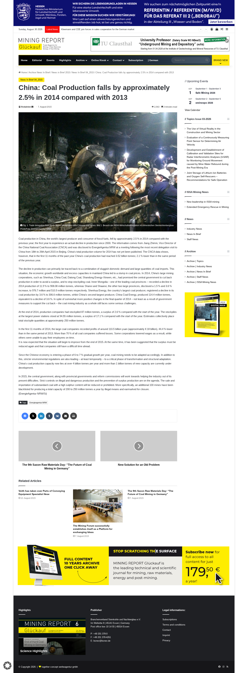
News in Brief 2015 (61, 72)
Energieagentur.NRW (38, 403)
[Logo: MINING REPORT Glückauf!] (44, 44)
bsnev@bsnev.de (101, 641)
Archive (80, 60)
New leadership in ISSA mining (203, 202)
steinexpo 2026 (204, 102)
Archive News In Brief (39, 72)
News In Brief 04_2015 (83, 72)
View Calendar (192, 110)
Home (24, 60)
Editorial (37, 60)
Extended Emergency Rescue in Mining (208, 207)
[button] (7, 665)
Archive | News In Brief (199, 271)
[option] (55, 636)
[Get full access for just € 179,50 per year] (124, 565)
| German (153, 60)
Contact (117, 60)
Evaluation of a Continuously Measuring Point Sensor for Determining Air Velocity (208, 141)
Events (50, 60)
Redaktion (26, 107)
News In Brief (194, 234)
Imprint (166, 635)
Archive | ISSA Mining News (201, 282)
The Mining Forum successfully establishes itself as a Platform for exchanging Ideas (92, 528)
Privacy (166, 640)
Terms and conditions (173, 624)
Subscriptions (169, 619)
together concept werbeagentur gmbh (60, 667)
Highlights (65, 60)
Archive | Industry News (199, 266)
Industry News (194, 229)
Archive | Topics (195, 261)
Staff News (192, 239)
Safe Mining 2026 (205, 92)
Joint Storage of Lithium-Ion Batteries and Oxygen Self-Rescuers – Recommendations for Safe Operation (207, 176)
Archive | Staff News (197, 277)
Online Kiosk (98, 60)
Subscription (135, 60)
